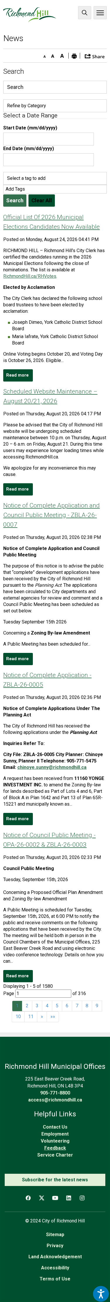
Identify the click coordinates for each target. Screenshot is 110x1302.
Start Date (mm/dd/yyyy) (30, 128)
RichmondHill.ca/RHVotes (29, 276)
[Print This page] (74, 56)
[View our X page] (41, 1198)
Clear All (41, 200)
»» (52, 1016)
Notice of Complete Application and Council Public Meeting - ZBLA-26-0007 (51, 515)
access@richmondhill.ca (55, 1100)
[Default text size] (52, 55)
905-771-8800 (55, 1093)
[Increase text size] (62, 55)
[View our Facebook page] (28, 1198)
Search (84, 12)
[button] (94, 55)
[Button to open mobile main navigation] (100, 12)
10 (18, 1016)
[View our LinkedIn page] (68, 1198)
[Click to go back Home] (29, 14)
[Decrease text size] (43, 55)
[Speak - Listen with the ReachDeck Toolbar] (101, 1294)
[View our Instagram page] (82, 1198)
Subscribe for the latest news (55, 1179)
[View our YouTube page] (55, 1198)
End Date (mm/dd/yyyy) (28, 148)
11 (30, 1016)
